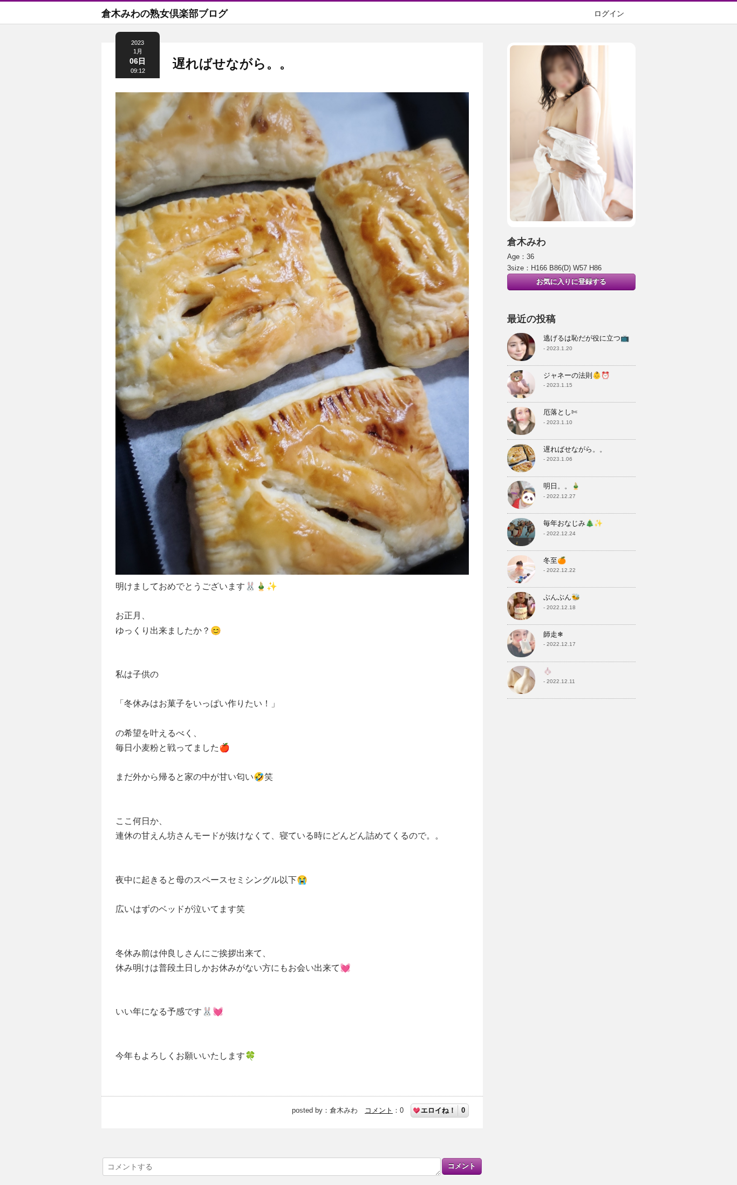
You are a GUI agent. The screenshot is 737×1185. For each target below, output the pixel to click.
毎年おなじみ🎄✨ (573, 523)
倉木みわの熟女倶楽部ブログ (164, 13)
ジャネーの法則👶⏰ (576, 375)
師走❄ (553, 634)
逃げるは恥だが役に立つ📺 (586, 338)
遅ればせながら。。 (232, 63)
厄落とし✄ (560, 412)
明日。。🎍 (561, 486)
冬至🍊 (554, 560)
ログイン (609, 13)
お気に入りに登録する (571, 281)
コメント (379, 1110)
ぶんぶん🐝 (561, 597)
